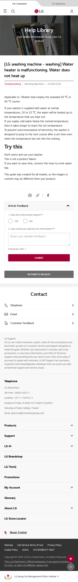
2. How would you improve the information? (31, 228)
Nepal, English (18, 532)
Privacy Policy (54, 545)
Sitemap (8, 545)
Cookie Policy (11, 549)
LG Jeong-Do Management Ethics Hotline (35, 576)
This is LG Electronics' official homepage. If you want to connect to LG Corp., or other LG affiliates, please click (38, 563)
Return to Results (39, 274)
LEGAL (25, 549)
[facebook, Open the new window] (48, 195)
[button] (39, 436)
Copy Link (37, 195)
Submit (39, 257)
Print (30, 195)
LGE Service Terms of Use (30, 545)
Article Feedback (18, 206)
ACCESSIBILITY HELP (43, 549)
